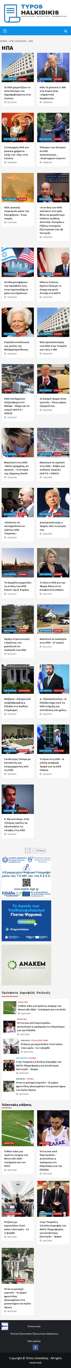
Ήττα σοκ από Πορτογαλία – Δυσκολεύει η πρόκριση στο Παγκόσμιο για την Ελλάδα (41, 1026)
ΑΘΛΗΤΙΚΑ (23, 1002)
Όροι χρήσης (34, 1341)
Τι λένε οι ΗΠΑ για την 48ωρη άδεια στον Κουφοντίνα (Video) (52, 586)
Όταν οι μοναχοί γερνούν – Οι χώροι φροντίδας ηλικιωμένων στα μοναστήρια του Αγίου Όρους (40, 1086)
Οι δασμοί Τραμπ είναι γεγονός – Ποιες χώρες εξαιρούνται (53, 402)
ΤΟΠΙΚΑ (30, 1079)
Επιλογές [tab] (43, 992)
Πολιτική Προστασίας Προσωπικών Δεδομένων (34, 1333)
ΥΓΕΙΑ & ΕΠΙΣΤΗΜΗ (39, 1040)
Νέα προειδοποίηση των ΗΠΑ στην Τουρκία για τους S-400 (53, 345)
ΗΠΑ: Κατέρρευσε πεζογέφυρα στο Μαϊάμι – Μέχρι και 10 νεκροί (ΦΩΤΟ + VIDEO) (16, 406)
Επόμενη (41, 850)
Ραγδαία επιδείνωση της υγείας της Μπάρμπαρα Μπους (16, 345)
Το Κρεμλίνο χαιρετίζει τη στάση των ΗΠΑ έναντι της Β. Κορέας (17, 586)
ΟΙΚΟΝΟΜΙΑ (24, 690)
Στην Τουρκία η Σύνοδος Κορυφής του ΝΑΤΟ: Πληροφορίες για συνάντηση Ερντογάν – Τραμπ (38, 1065)
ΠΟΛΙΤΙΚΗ (58, 690)
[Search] (66, 31)
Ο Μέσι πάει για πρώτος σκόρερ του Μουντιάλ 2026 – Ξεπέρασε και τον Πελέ (16, 1159)
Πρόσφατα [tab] (10, 992)
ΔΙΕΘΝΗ (22, 79)
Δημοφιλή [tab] (27, 992)
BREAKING (25, 1040)
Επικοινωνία (34, 1326)
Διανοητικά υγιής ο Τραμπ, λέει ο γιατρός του (53, 526)
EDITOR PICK (10, 79)
